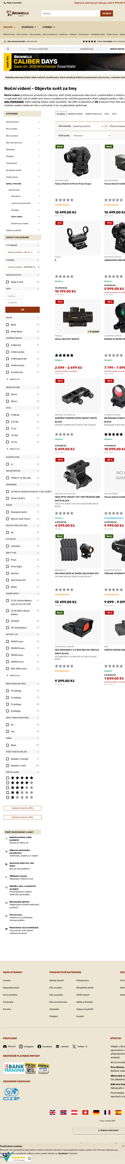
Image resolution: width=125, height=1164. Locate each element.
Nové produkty (10, 995)
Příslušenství (84, 34)
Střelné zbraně (9, 34)
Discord (11, 1046)
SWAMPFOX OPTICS (112, 257)
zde (116, 1150)
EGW (106, 647)
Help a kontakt (13, 3)
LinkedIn (65, 1046)
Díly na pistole (35, 34)
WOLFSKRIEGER (14, 101)
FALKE (58, 257)
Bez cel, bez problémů (20, 869)
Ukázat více (15, 379)
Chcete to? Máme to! (19, 843)
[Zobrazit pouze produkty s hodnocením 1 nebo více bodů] (22, 797)
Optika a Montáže (84, 1002)
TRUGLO (58, 336)
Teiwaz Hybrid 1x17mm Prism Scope (73, 183)
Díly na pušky (22, 34)
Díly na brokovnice (50, 34)
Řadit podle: (64, 135)
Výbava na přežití (84, 1009)
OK (22, 309)
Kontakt (80, 1016)
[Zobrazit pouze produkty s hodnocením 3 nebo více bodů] (22, 787)
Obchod (8, 27)
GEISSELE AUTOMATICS (65, 415)
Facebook (47, 1046)
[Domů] (7, 49)
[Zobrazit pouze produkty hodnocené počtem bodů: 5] (22, 777)
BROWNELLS (60, 570)
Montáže (58, 529)
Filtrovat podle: (65, 126)
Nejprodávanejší (11, 987)
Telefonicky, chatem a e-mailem (24, 856)
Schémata (27, 27)
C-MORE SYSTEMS (112, 415)
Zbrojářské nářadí (98, 34)
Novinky (7, 1009)
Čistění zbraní (112, 34)
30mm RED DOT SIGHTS (67, 339)
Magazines (58, 605)
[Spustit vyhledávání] (106, 13)
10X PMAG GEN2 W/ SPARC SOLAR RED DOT (77, 573)
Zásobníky (63, 34)
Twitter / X (82, 1046)
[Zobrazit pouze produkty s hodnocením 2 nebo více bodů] (22, 792)
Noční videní (59, 216)
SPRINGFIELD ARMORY (65, 647)
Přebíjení (73, 34)
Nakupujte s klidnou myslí (21, 879)
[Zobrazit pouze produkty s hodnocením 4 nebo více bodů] (22, 782)
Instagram (29, 1046)
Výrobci (47, 27)
